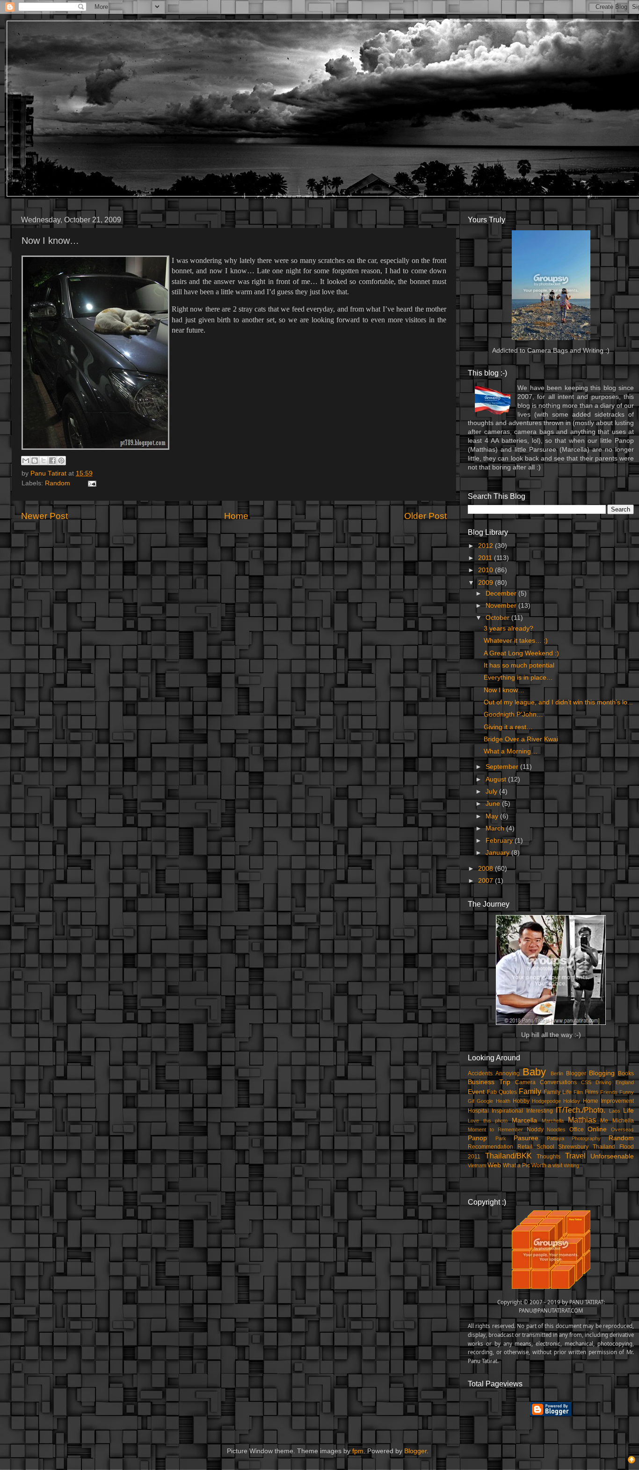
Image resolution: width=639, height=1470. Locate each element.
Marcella (524, 1120)
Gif (471, 1101)
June (494, 803)
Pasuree (526, 1138)
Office (576, 1129)
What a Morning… (510, 751)
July (492, 791)
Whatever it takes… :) (516, 640)
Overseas (622, 1129)
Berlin (557, 1073)
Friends (608, 1092)
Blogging (602, 1073)
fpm (357, 1451)
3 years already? (508, 628)
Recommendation (490, 1146)
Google (485, 1101)
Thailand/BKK (508, 1155)
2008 (486, 868)
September (503, 766)
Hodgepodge (546, 1101)
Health (503, 1101)
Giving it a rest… (508, 727)
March (496, 828)
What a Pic (516, 1165)
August (497, 779)
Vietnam (477, 1165)
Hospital (478, 1111)
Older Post (425, 516)
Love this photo (488, 1120)
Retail (524, 1146)
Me (604, 1120)
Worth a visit (546, 1165)
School (545, 1146)
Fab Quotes (502, 1092)
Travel (575, 1155)
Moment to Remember (495, 1129)
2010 (486, 570)
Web (494, 1165)
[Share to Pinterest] (61, 460)
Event (476, 1091)
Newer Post (44, 516)
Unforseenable (612, 1156)
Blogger (576, 1073)
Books (626, 1073)
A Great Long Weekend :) (521, 653)
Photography (586, 1138)
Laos (614, 1111)
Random (57, 483)
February (500, 840)
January (498, 852)
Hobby (521, 1101)
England (625, 1082)
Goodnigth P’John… (513, 714)
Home (236, 516)
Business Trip (489, 1082)
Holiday (571, 1101)
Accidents (480, 1073)
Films (591, 1092)
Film (578, 1092)
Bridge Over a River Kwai (521, 739)
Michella (623, 1120)
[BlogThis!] (34, 460)
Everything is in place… (518, 677)
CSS (586, 1082)
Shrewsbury (573, 1146)
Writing (571, 1165)
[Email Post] (90, 483)
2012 (486, 545)
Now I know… (504, 690)
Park (500, 1138)
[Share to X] (43, 460)
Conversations (558, 1082)
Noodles (556, 1129)
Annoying (507, 1073)
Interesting (539, 1111)
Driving (603, 1082)
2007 (486, 880)
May (493, 816)
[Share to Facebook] (52, 460)
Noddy (535, 1129)
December (502, 593)
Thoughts (548, 1156)
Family (530, 1091)
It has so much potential (519, 665)
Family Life (558, 1092)
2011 (486, 557)
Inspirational (507, 1111)
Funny (626, 1092)
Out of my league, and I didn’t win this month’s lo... (558, 702)
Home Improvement (608, 1101)
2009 (486, 582)
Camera (525, 1082)
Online (597, 1129)
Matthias (582, 1119)
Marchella (553, 1120)
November (502, 605)
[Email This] (25, 460)
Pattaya (555, 1138)
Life (628, 1110)
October (498, 617)
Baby (534, 1072)
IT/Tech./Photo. (580, 1110)
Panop (477, 1138)
